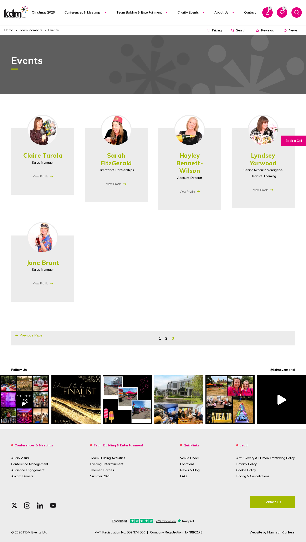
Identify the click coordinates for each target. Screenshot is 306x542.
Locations (187, 464)
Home (8, 30)
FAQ (183, 476)
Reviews (267, 30)
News (293, 30)
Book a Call (293, 140)
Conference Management (29, 464)
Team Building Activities (107, 458)
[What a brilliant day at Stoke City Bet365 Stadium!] (127, 400)
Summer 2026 (100, 476)
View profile (40, 176)
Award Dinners (22, 476)
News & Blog (190, 470)
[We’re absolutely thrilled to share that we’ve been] (76, 400)
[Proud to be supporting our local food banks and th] (281, 400)
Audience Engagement (28, 470)
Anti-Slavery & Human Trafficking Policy (265, 458)
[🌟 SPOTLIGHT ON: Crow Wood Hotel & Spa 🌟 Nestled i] (178, 400)
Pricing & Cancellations (252, 476)
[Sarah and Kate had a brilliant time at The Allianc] (230, 400)
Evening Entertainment (106, 464)
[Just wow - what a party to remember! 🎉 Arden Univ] (24, 400)
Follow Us (19, 370)
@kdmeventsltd (282, 370)
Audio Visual (20, 458)
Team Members (30, 30)
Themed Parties (102, 470)
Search (240, 30)
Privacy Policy (246, 464)
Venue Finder (189, 458)
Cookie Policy (246, 470)
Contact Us (272, 502)
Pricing (216, 30)
